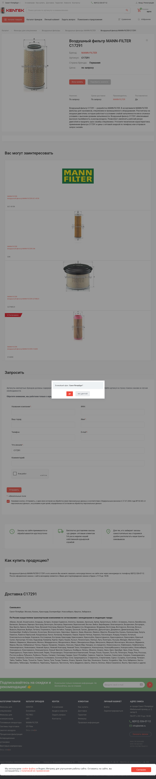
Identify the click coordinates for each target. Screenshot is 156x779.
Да (70, 394)
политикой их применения (35, 770)
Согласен (141, 769)
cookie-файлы (29, 768)
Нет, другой (83, 394)
